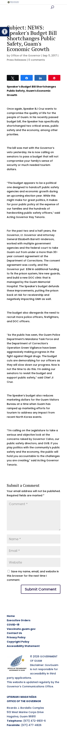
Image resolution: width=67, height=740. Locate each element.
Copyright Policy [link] (18, 642)
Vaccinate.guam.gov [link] (21, 629)
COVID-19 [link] (13, 624)
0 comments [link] (36, 60)
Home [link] (11, 616)
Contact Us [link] (14, 633)
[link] (4, 31)
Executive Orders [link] (18, 620)
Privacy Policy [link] (16, 637)
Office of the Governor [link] (26, 55)
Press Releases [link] (16, 60)
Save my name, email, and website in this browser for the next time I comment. (33, 576)
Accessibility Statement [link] (23, 646)
